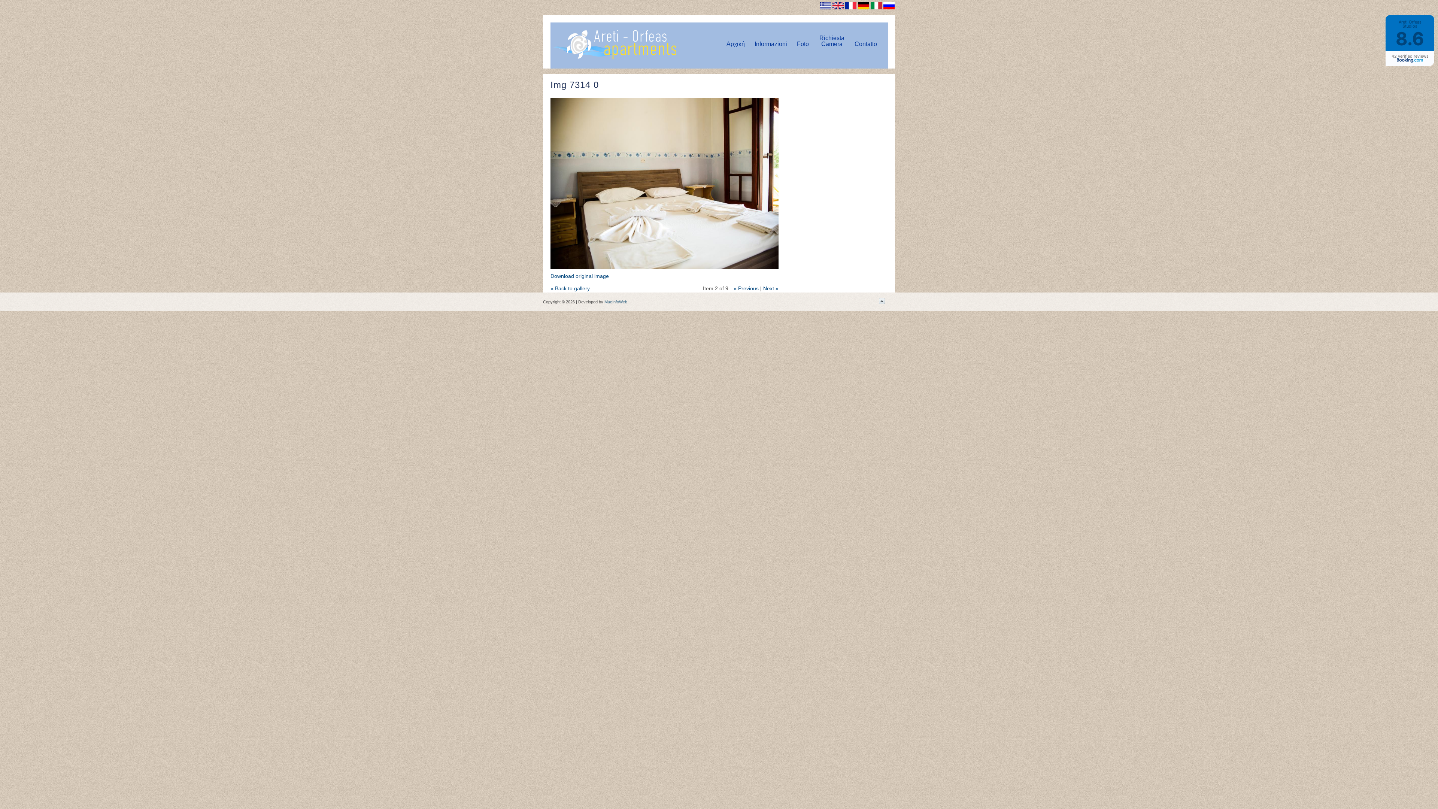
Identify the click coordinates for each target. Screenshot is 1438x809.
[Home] (614, 57)
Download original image (579, 276)
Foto (803, 44)
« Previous (746, 288)
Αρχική (735, 44)
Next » (771, 288)
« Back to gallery (570, 288)
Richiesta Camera (831, 41)
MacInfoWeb (615, 302)
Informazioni (771, 44)
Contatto (866, 44)
